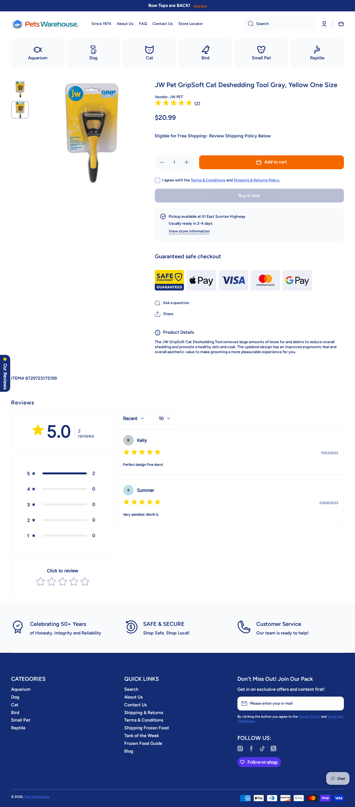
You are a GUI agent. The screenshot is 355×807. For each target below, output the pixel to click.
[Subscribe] (337, 703)
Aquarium (21, 689)
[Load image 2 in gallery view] (20, 110)
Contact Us (135, 704)
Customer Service (278, 624)
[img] (173, 104)
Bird (15, 712)
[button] (341, 24)
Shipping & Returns (143, 712)
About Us (133, 697)
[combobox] (280, 24)
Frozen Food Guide (143, 743)
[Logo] (45, 24)
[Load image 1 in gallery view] (20, 89)
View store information (189, 231)
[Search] (248, 24)
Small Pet (20, 720)
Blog (128, 751)
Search (131, 689)
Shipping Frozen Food (146, 727)
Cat (14, 704)
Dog (15, 697)
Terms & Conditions (208, 180)
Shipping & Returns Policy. (257, 180)
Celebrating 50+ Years (58, 624)
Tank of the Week (141, 735)
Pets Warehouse (36, 797)
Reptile (18, 727)
